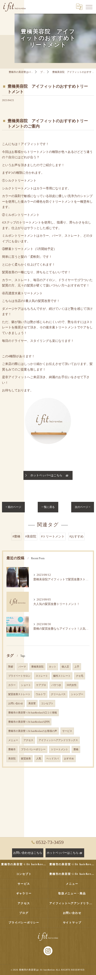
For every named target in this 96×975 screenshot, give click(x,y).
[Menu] (89, 7)
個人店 (65, 666)
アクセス (28, 740)
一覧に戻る (48, 507)
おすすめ (69, 758)
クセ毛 (79, 676)
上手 (76, 666)
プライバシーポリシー (33, 749)
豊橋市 (12, 749)
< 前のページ (13, 507)
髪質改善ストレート (19, 694)
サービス (67, 731)
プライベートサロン (19, 676)
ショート (26, 685)
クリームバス (58, 694)
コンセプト (47, 703)
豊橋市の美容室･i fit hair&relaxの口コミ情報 (32, 712)
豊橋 (75, 749)
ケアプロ (41, 685)
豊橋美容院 (37, 666)
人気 (38, 758)
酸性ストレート (62, 676)
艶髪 (10, 666)
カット (52, 666)
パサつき (56, 685)
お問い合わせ (15, 703)
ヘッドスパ (52, 758)
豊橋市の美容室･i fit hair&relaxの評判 (29, 722)
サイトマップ (72, 922)
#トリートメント (53, 536)
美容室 (32, 703)
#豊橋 (16, 536)
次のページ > (82, 507)
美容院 (12, 758)
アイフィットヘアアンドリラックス (58, 740)
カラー (12, 685)
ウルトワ (41, 694)
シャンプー (77, 694)
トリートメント (59, 749)
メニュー (13, 740)
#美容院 (30, 536)
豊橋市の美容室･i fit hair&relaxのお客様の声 (32, 731)
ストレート (42, 676)
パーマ (22, 666)
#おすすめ (76, 536)
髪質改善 (26, 758)
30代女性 (72, 685)
